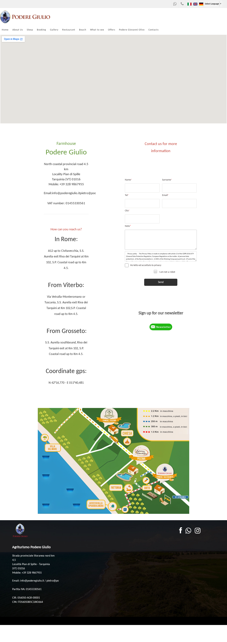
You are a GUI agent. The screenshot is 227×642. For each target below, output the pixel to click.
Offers (111, 30)
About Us (17, 30)
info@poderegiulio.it (66, 193)
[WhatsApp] (174, 4)
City (127, 210)
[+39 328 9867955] (182, 4)
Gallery (54, 30)
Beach (82, 30)
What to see (97, 30)
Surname (167, 180)
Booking (41, 30)
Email (165, 195)
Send (161, 282)
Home (5, 30)
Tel (127, 195)
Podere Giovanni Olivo (132, 30)
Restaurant (68, 30)
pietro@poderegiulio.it (95, 193)
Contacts (153, 30)
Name (128, 180)
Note (128, 226)
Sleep (30, 30)
